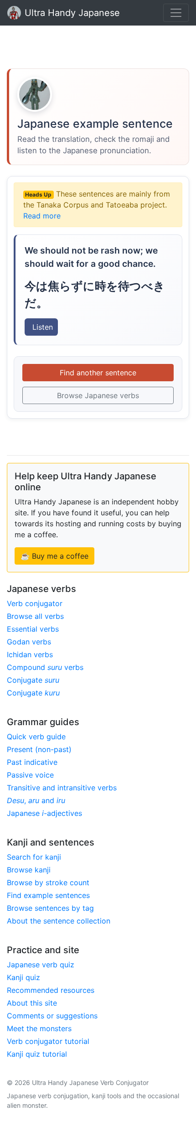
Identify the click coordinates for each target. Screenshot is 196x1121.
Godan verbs (29, 641)
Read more (42, 215)
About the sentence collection (58, 920)
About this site (32, 1002)
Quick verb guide (36, 736)
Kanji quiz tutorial (37, 1054)
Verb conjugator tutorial (48, 1041)
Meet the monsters (39, 1028)
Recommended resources (50, 990)
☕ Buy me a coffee (54, 555)
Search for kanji (34, 857)
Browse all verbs (35, 616)
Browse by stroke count (48, 882)
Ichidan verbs (30, 654)
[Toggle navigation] (176, 13)
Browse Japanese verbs (98, 395)
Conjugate (33, 680)
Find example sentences (48, 895)
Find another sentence (98, 372)
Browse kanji (29, 869)
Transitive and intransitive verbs (62, 787)
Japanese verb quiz (40, 964)
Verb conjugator (34, 603)
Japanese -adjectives (44, 813)
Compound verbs (45, 667)
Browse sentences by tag (50, 908)
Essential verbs (33, 628)
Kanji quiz (23, 977)
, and (36, 800)
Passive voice (30, 774)
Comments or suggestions (52, 1015)
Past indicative (32, 762)
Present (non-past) (39, 749)
